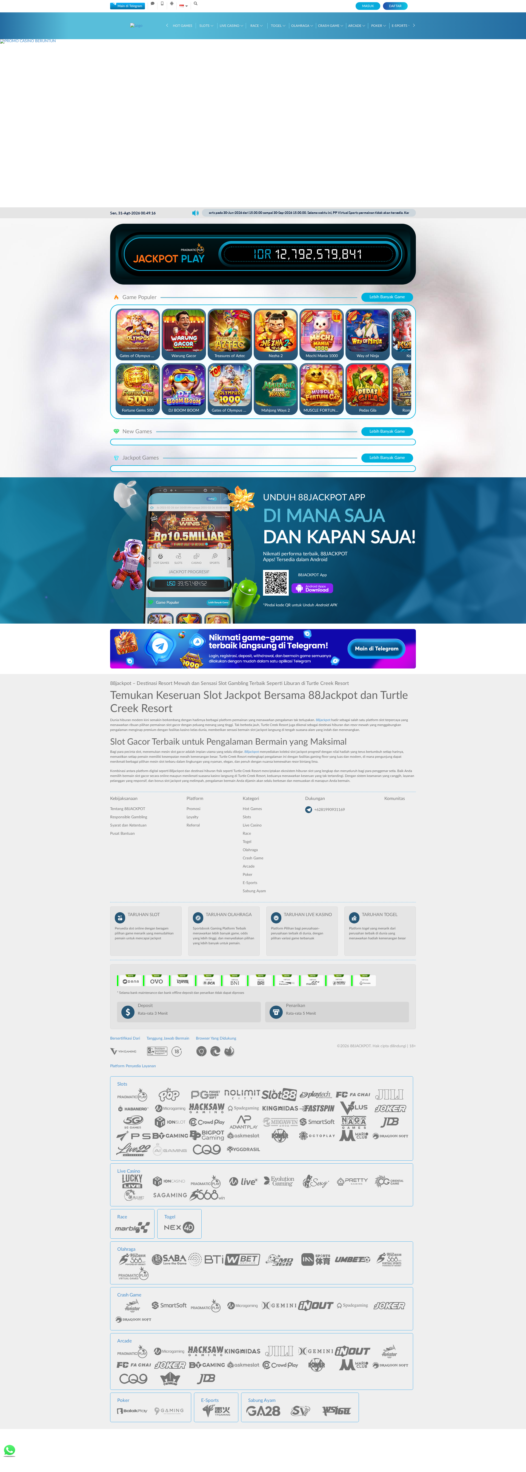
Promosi (193, 809)
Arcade (355, 25)
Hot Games (182, 25)
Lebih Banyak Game (387, 297)
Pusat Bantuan (122, 834)
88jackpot (323, 720)
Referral (193, 825)
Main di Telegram (130, 6)
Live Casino (230, 25)
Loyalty (192, 817)
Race (255, 25)
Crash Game (329, 25)
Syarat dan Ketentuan (128, 825)
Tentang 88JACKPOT (127, 809)
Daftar (395, 6)
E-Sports (400, 25)
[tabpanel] (263, 123)
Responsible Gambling (128, 817)
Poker (377, 25)
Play (193, 259)
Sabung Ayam (254, 891)
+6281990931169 (329, 810)
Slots (204, 25)
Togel (276, 25)
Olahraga (300, 25)
